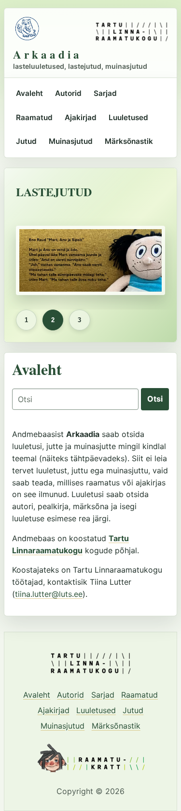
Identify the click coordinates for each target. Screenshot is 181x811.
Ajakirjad (81, 117)
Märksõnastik (129, 141)
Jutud (26, 141)
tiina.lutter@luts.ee (49, 594)
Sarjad (105, 93)
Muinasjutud (71, 141)
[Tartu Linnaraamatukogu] (132, 29)
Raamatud (34, 117)
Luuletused (128, 117)
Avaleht (29, 93)
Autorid (68, 93)
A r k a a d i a (46, 54)
